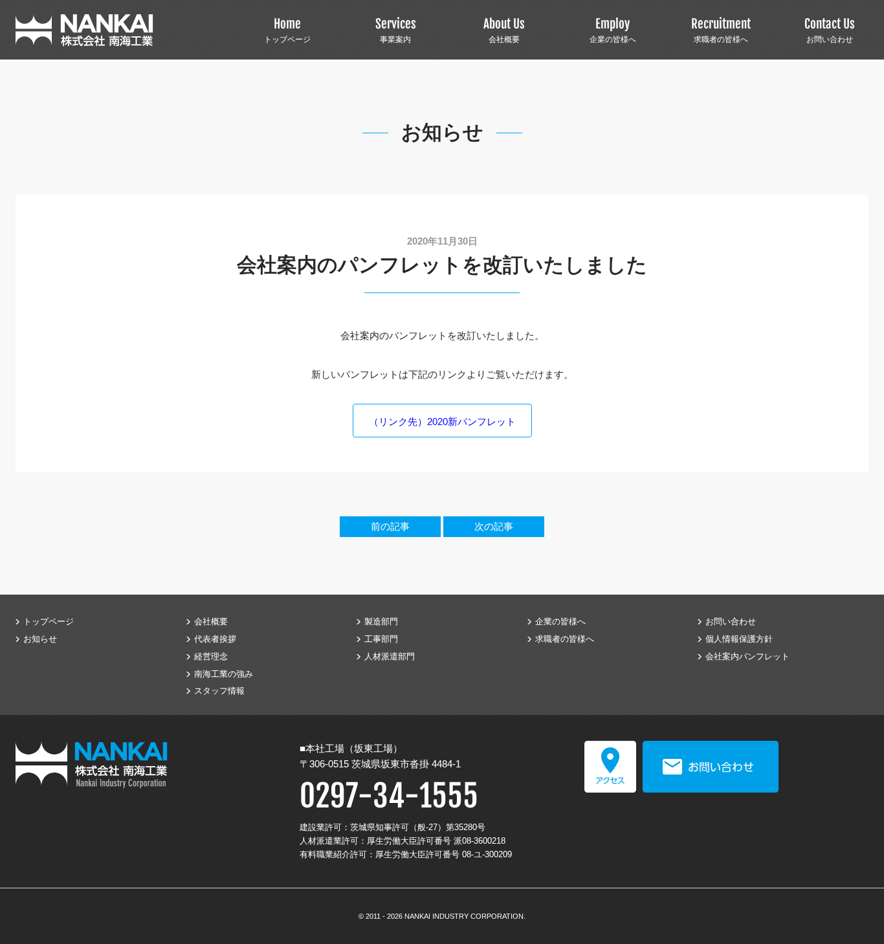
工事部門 (381, 639)
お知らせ (40, 639)
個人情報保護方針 (739, 639)
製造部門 (381, 621)
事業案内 (395, 30)
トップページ (287, 30)
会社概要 (504, 30)
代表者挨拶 (215, 639)
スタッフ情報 (219, 691)
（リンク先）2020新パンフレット (442, 421)
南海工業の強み (223, 674)
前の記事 (390, 526)
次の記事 (493, 526)
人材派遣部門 (389, 656)
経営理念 (211, 656)
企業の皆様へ (613, 30)
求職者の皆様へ (721, 30)
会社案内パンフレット (747, 656)
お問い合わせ (829, 30)
